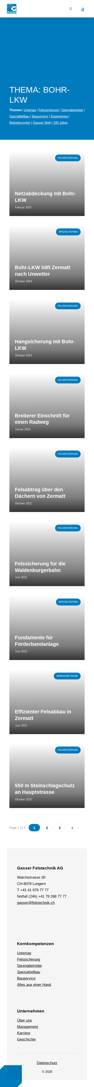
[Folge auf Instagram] (41, 916)
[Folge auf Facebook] (31, 916)
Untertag (30, 110)
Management (27, 1027)
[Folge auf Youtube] (61, 916)
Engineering (59, 116)
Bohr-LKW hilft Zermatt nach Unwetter (42, 271)
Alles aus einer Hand (34, 985)
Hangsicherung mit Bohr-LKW (45, 345)
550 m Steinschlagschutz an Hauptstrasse (45, 789)
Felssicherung (48, 110)
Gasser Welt (42, 122)
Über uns (24, 1020)
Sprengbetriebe (72, 110)
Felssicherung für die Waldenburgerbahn (40, 567)
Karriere (23, 1033)
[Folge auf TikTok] (51, 916)
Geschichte (26, 1039)
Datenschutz (47, 1063)
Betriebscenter (19, 122)
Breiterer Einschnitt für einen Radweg (42, 419)
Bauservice (40, 116)
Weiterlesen (19, 153)
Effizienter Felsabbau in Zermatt (43, 715)
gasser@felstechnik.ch (36, 903)
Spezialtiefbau (19, 116)
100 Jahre (60, 122)
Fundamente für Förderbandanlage (37, 641)
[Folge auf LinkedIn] (21, 916)
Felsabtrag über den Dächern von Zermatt (40, 493)
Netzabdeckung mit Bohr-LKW (45, 197)
